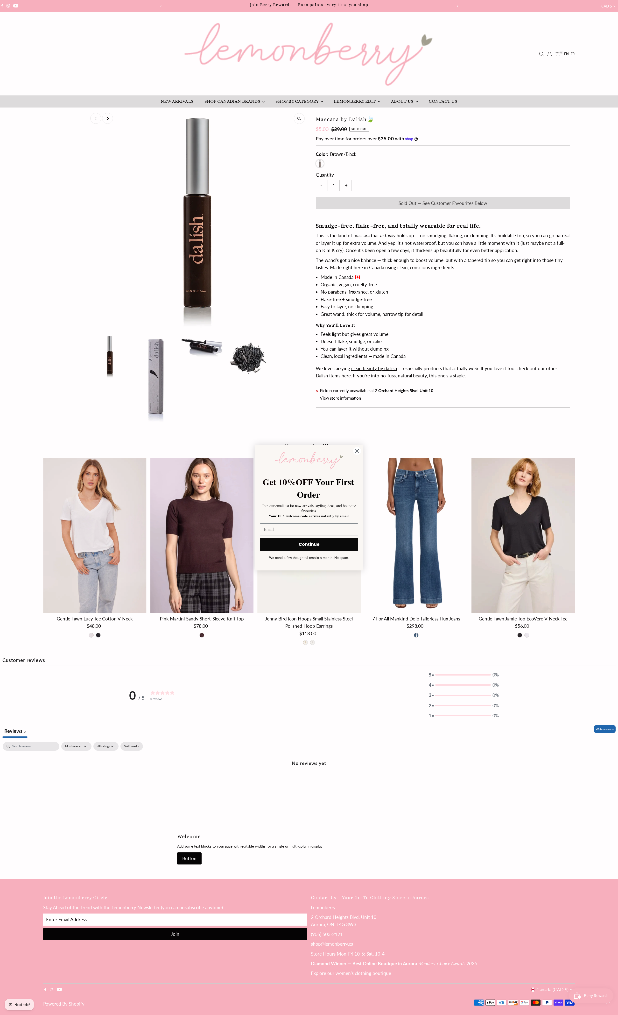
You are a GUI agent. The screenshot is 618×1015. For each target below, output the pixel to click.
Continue (309, 544)
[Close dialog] (357, 451)
